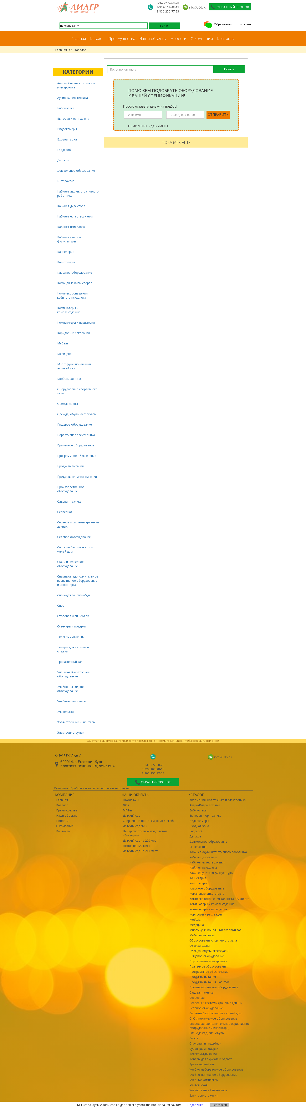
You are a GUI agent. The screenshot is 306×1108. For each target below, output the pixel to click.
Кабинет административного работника (78, 193)
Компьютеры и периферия (76, 322)
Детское (63, 160)
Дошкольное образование (76, 171)
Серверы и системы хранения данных (78, 524)
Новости (179, 38)
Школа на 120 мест (136, 846)
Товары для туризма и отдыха (73, 649)
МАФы (127, 810)
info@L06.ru (197, 7)
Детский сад (131, 815)
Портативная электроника (76, 435)
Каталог (97, 38)
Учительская (66, 712)
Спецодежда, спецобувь (74, 595)
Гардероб (64, 150)
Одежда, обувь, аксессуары (76, 414)
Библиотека (65, 108)
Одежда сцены (67, 404)
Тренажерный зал (69, 662)
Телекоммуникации (71, 637)
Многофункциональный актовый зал (74, 366)
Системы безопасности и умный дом (75, 549)
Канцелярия (65, 252)
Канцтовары (66, 262)
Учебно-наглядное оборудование (70, 689)
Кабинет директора (71, 206)
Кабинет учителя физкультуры (69, 239)
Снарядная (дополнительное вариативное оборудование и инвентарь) (77, 580)
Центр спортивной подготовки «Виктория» (145, 833)
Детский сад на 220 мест (140, 840)
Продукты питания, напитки (77, 476)
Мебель (62, 343)
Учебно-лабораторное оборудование (73, 674)
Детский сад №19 (135, 826)
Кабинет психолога (71, 227)
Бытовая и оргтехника (73, 118)
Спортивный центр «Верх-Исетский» (148, 821)
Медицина (64, 354)
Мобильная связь (69, 379)
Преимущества (121, 38)
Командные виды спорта (74, 283)
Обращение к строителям (232, 24)
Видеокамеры (67, 129)
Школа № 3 (131, 800)
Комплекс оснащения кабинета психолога (72, 295)
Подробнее (195, 1105)
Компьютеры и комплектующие (68, 310)
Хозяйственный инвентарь (76, 722)
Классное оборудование (74, 273)
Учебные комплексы (71, 701)
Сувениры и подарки (71, 626)
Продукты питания (70, 466)
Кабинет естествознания (75, 216)
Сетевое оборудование (74, 537)
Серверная (64, 512)
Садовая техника (69, 501)
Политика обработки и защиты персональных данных (92, 788)
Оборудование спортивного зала (77, 391)
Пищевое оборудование (74, 424)
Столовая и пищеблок (73, 616)
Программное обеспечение (76, 456)
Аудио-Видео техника (72, 98)
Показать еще (176, 142)
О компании (202, 38)
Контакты (226, 38)
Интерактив (65, 181)
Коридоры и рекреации (73, 333)
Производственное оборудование (71, 489)
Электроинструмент (71, 732)
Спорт (61, 605)
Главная (78, 38)
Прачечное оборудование (75, 445)
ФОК (126, 805)
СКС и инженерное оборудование (70, 564)
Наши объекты (153, 38)
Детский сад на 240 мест (140, 851)
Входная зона (67, 139)
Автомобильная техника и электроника (76, 85)
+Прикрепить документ (147, 126)
